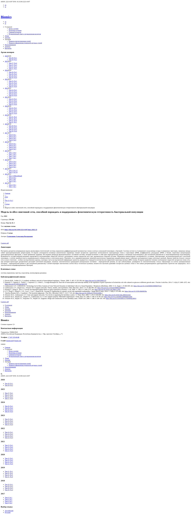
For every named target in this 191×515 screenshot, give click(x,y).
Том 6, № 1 (12, 167)
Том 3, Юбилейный (15, 176)
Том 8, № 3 (12, 149)
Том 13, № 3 (13, 102)
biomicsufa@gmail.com (13, 341)
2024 (6, 70)
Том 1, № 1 (12, 186)
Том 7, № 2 (12, 156)
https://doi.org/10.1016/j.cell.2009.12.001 (107, 289)
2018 (6, 124)
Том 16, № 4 (13, 77)
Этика (7, 36)
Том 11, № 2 (13, 117)
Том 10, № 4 (13, 131)
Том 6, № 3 (12, 163)
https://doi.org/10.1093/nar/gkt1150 (16, 284)
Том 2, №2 (12, 179)
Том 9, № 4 (12, 140)
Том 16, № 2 (13, 74)
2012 (6, 174)
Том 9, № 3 (12, 136)
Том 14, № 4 (13, 95)
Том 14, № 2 (13, 92)
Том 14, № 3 (13, 93)
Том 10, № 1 (13, 126)
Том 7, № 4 (12, 152)
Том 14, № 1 (13, 90)
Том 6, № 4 (12, 161)
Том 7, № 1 (12, 158)
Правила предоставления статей (20, 41)
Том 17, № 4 (13, 63)
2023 (6, 79)
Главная (7, 193)
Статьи (7, 204)
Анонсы (7, 46)
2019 (6, 115)
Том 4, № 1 (12, 178)
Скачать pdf (5, 243)
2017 (6, 133)
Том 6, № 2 (12, 165)
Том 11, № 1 (13, 122)
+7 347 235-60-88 (13, 337)
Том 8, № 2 (12, 145)
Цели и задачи (13, 29)
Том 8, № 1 (12, 144)
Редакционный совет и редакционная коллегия (25, 34)
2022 (6, 88)
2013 (6, 169)
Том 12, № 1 (13, 108)
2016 (6, 142)
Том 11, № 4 (13, 120)
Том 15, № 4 (13, 86)
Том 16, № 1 (13, 72)
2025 (6, 61)
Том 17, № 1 (13, 68)
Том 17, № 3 (13, 65)
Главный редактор (15, 32)
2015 (6, 151)
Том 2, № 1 (12, 185)
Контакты (8, 48)
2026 (6, 56)
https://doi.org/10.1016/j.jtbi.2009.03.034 (118, 295)
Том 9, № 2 (12, 138)
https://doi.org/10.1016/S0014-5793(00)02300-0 (121, 298)
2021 (6, 97)
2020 (6, 106)
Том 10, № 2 (13, 127)
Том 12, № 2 (13, 110)
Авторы (7, 37)
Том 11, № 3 (13, 118)
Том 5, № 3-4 (13, 172)
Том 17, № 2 (13, 67)
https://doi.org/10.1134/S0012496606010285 (118, 297)
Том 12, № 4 (13, 113)
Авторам (8, 310)
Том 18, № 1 (13, 58)
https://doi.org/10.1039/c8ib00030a (136, 291)
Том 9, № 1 (12, 135)
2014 (6, 160)
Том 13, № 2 (13, 101)
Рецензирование (10, 45)
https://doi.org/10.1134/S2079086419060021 (111, 288)
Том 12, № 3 (13, 111)
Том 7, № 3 (12, 154)
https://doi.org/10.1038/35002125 (95, 280)
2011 (6, 183)
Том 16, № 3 (13, 76)
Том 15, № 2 (13, 83)
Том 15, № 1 (13, 81)
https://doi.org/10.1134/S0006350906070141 (148, 286)
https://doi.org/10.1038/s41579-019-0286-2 (88, 293)
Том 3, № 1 (12, 181)
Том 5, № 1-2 (13, 170)
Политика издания (15, 30)
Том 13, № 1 (13, 99)
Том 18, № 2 (13, 59)
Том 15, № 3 (13, 84)
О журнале (8, 305)
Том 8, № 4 (12, 147)
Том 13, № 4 (13, 104)
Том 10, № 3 (13, 129)
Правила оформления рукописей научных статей (25, 43)
